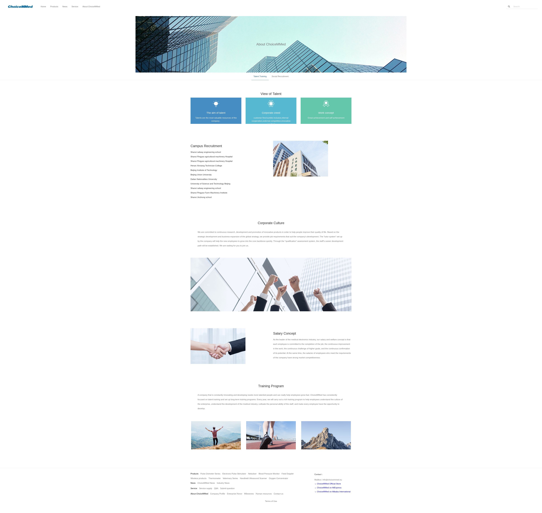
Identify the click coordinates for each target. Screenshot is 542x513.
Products (194, 474)
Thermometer (214, 478)
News (193, 483)
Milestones (249, 494)
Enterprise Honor (234, 494)
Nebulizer (252, 474)
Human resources (264, 494)
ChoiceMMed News (206, 483)
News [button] (64, 6)
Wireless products (198, 478)
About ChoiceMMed (199, 494)
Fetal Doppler (288, 474)
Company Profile (217, 494)
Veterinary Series (230, 478)
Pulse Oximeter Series (210, 474)
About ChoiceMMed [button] (91, 6)
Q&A (216, 488)
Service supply (205, 488)
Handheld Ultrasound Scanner (253, 478)
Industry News (223, 483)
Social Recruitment (280, 76)
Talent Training (260, 76)
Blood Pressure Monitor (269, 474)
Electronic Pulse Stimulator (234, 474)
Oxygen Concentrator (278, 478)
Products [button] (54, 6)
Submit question (227, 488)
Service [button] (75, 6)
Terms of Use (271, 501)
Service (194, 488)
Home (43, 6)
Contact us (278, 494)
